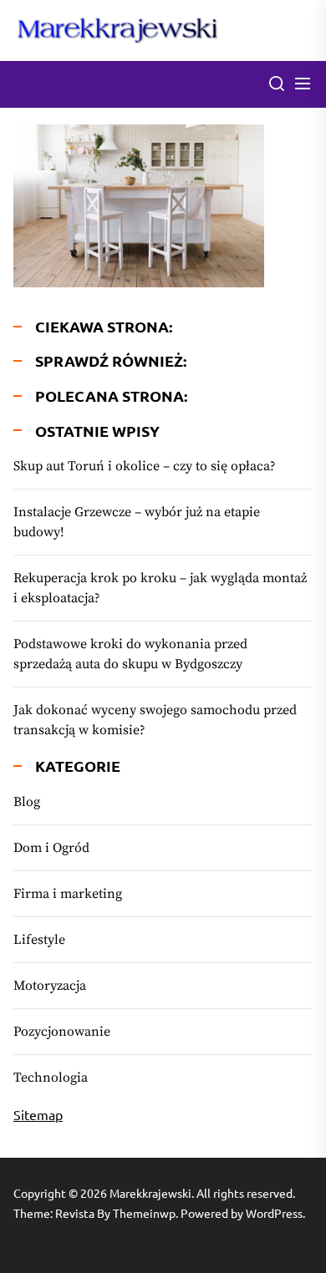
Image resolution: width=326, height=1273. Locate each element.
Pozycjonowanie (61, 1031)
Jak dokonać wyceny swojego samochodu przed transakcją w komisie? (155, 720)
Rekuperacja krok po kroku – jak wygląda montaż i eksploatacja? (160, 588)
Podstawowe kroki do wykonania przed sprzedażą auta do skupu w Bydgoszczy (130, 654)
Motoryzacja (49, 985)
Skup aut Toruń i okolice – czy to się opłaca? (144, 466)
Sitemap (38, 1114)
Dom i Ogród (51, 847)
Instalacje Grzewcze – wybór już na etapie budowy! (136, 522)
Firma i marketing (67, 893)
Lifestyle (39, 939)
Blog (26, 802)
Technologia (50, 1077)
